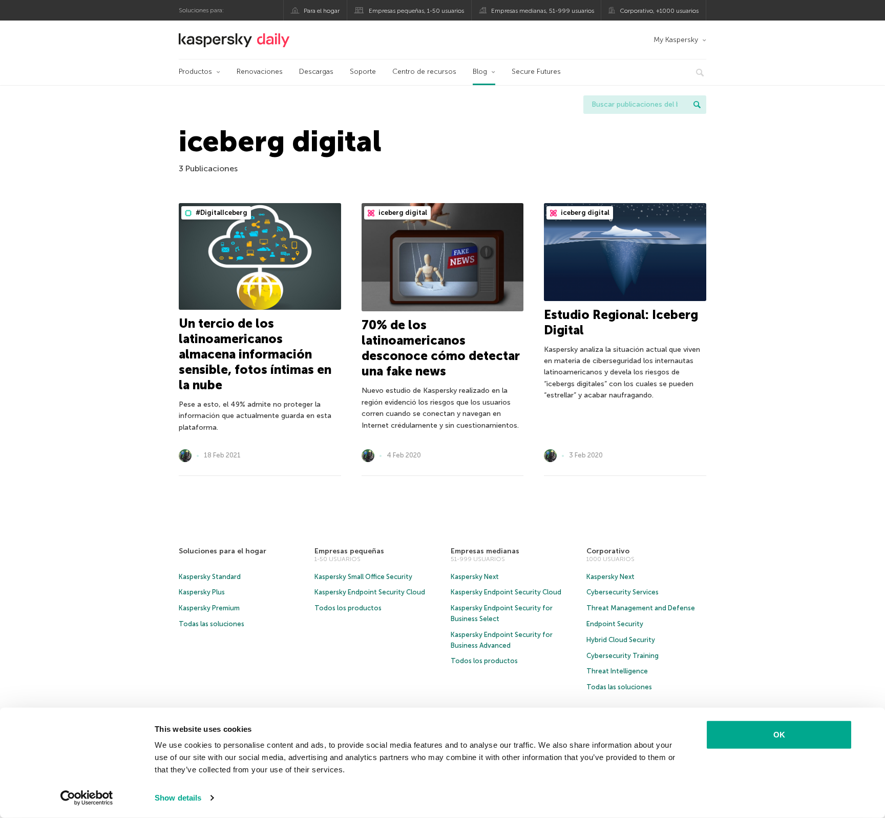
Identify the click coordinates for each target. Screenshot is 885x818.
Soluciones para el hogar (222, 551)
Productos (195, 71)
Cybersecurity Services (622, 592)
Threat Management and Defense (640, 608)
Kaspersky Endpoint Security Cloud (369, 592)
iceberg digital (402, 212)
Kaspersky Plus (202, 592)
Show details (178, 797)
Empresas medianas (485, 551)
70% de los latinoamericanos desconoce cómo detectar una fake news (441, 347)
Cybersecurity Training (622, 656)
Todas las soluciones (211, 624)
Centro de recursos (424, 71)
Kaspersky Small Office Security (363, 577)
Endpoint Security (614, 624)
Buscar (697, 104)
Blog (480, 71)
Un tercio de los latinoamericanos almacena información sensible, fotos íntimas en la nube (255, 354)
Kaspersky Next (475, 577)
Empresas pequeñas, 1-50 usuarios (416, 10)
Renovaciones (260, 71)
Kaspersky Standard (210, 577)
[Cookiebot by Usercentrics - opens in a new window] (87, 798)
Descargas (316, 71)
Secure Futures (536, 71)
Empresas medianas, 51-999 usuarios (542, 10)
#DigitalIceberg (220, 212)
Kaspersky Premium (209, 608)
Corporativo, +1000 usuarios (659, 10)
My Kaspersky (676, 39)
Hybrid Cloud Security (620, 640)
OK (779, 734)
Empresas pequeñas (349, 551)
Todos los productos (348, 608)
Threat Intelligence (617, 671)
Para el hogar (322, 10)
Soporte (363, 71)
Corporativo (607, 551)
